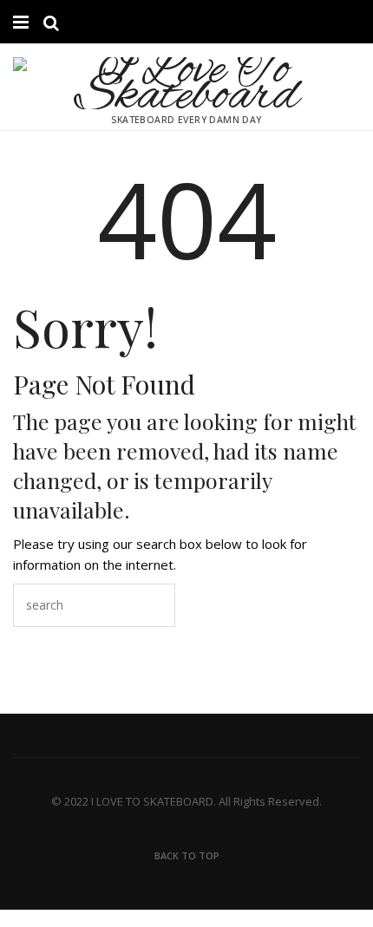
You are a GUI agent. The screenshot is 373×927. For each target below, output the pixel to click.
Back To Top (186, 855)
